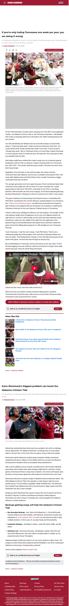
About (7, 583)
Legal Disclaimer (25, 590)
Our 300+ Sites (59, 583)
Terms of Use (59, 586)
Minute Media (13, 597)
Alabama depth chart (29, 549)
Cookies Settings (11, 593)
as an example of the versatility (29, 517)
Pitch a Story (23, 586)
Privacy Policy (39, 586)
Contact (37, 583)
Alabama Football (17, 370)
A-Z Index (57, 590)
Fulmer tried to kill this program (20, 203)
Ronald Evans (9, 400)
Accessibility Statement (42, 590)
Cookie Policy (9, 590)
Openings (22, 583)
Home (7, 370)
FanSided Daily (10, 586)
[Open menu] (5, 3)
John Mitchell (9, 46)
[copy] (16, 50)
